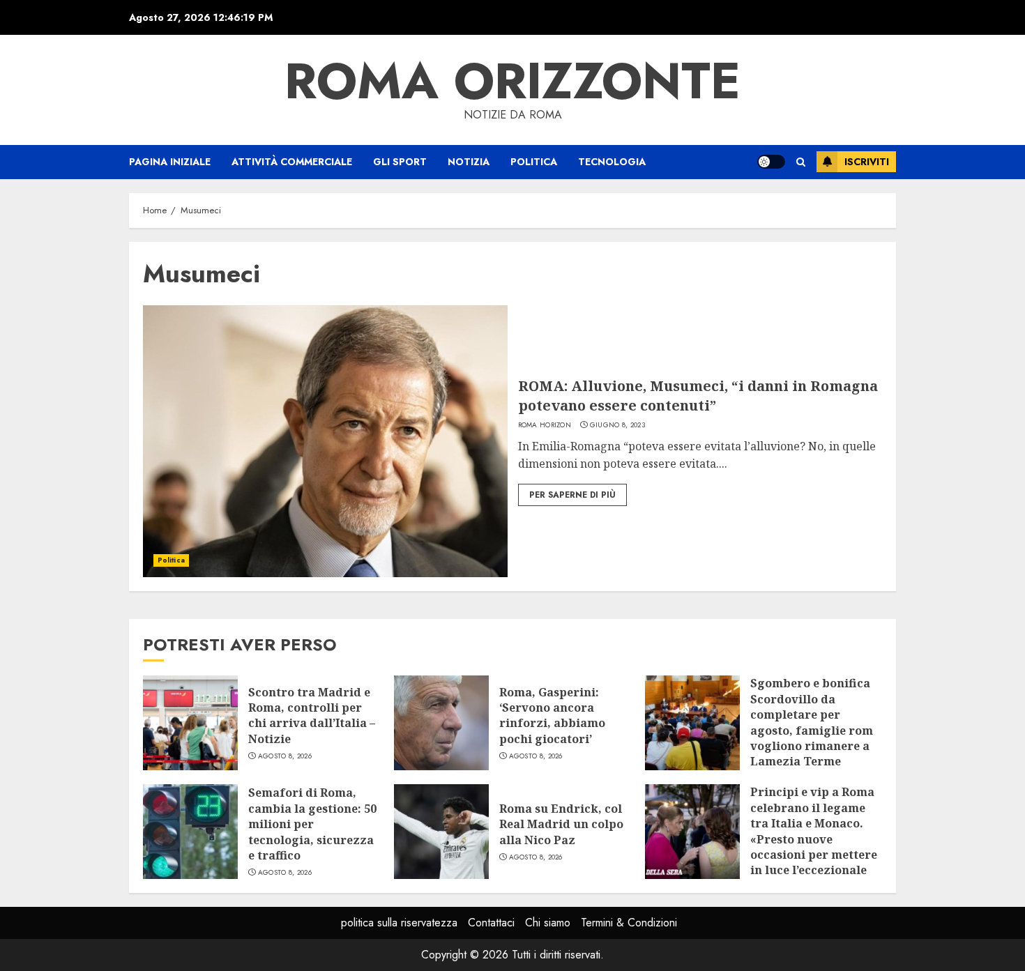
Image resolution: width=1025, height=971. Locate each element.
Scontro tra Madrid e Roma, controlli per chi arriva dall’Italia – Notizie (311, 716)
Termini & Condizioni (629, 923)
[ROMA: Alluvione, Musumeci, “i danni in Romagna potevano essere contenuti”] (325, 441)
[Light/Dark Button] (771, 162)
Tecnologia (612, 162)
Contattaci (491, 923)
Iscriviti (866, 162)
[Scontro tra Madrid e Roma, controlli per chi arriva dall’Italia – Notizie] (190, 722)
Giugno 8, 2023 (617, 425)
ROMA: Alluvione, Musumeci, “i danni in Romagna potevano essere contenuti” (698, 395)
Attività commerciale (291, 162)
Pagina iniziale (170, 162)
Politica (533, 162)
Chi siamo (547, 923)
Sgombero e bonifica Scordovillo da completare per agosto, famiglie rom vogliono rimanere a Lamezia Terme (811, 722)
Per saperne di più (572, 495)
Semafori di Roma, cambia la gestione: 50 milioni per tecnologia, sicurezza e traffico (312, 824)
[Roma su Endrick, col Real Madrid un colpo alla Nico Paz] (441, 831)
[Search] (801, 162)
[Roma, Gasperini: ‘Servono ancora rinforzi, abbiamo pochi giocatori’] (441, 722)
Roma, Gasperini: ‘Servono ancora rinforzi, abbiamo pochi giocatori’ (552, 716)
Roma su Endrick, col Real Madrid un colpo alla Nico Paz (561, 824)
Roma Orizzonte (512, 81)
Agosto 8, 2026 (285, 756)
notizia (468, 162)
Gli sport (400, 162)
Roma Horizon (545, 425)
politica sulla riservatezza (399, 923)
